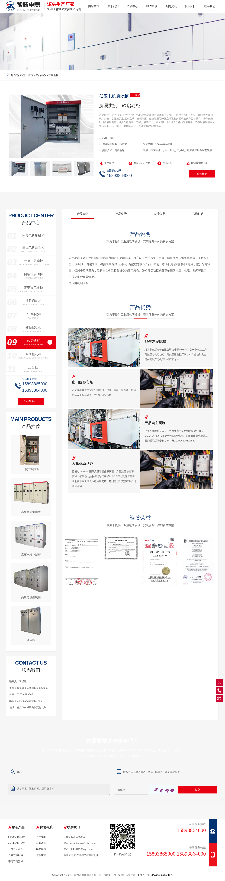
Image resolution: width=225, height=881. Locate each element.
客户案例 (41, 849)
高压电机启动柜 (16, 843)
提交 (197, 789)
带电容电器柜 (15, 861)
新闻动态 (41, 843)
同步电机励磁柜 (16, 836)
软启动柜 (53, 75)
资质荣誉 (41, 855)
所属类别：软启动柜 (119, 105)
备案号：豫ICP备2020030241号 (155, 874)
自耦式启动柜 (15, 855)
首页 (30, 75)
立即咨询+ (29, 401)
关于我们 (41, 836)
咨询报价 (202, 173)
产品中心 (41, 75)
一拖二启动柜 (15, 849)
